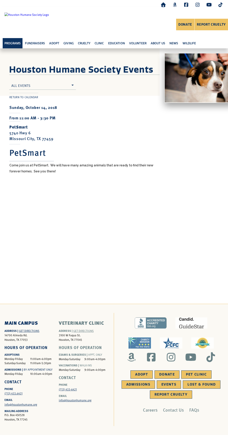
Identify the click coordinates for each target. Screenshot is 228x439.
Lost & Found (201, 384)
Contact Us (173, 410)
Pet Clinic (196, 374)
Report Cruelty (211, 25)
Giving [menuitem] (68, 43)
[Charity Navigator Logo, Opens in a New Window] (139, 343)
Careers (150, 410)
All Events (21, 85)
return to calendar (23, 97)
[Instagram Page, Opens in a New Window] (197, 4)
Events (168, 384)
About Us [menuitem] (158, 43)
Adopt (141, 374)
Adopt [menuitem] (54, 43)
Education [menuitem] (116, 43)
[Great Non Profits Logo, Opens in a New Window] (202, 343)
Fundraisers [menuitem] (35, 43)
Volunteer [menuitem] (138, 43)
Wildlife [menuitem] (189, 43)
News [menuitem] (173, 43)
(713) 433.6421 (13, 393)
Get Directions (29, 331)
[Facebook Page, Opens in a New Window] (186, 4)
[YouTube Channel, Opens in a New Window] (209, 4)
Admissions (138, 384)
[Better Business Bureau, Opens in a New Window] (151, 323)
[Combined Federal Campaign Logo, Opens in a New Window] (171, 343)
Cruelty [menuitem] (84, 43)
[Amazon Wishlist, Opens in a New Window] (175, 4)
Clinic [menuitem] (99, 43)
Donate (185, 25)
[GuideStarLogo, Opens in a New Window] (191, 323)
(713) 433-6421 (68, 389)
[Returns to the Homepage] (163, 4)
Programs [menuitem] (12, 43)
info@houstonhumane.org (20, 404)
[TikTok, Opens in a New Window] (220, 4)
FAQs (194, 410)
